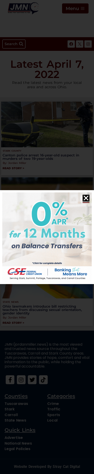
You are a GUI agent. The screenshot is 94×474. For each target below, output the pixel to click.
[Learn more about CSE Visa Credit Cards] (47, 237)
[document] (47, 237)
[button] (86, 198)
